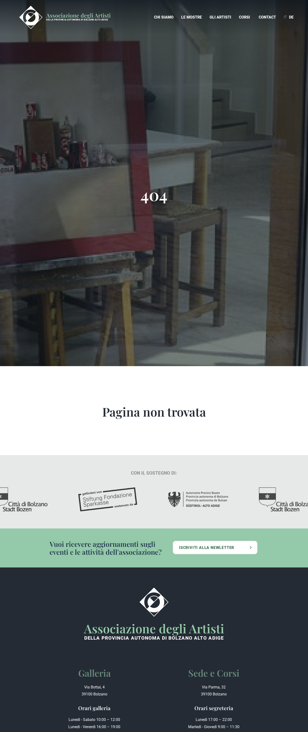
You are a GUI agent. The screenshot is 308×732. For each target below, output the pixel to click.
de (291, 17)
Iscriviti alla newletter (206, 547)
